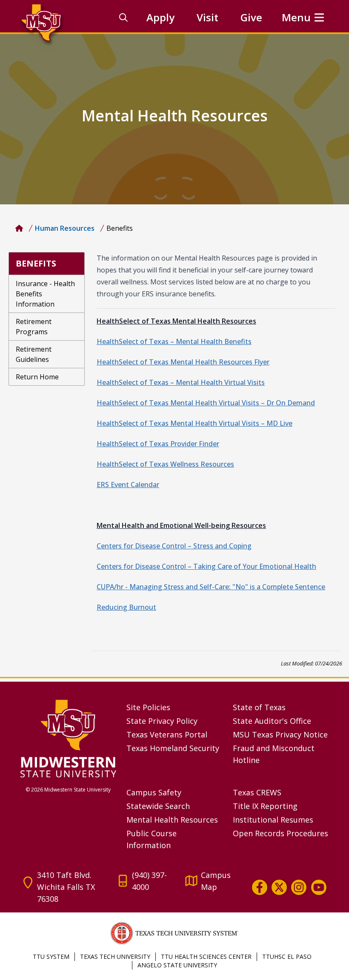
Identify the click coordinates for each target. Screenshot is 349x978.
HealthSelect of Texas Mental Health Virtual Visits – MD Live (194, 423)
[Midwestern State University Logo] (68, 738)
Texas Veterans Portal (166, 734)
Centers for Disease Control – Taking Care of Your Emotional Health (206, 566)
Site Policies (148, 707)
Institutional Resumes (273, 820)
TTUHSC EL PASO (287, 956)
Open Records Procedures (280, 833)
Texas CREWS (257, 792)
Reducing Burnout (126, 607)
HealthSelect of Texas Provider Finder (158, 443)
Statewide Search (158, 806)
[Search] (123, 17)
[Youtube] (319, 887)
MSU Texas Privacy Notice (280, 734)
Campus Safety (153, 792)
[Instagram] (299, 887)
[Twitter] (279, 887)
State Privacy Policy (161, 721)
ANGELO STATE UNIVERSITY (177, 965)
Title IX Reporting (265, 806)
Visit (207, 17)
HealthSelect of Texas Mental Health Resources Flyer (183, 362)
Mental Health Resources (172, 820)
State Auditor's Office (272, 721)
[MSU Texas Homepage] (19, 228)
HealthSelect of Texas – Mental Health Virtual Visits (181, 382)
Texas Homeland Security (172, 748)
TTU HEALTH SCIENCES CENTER (206, 956)
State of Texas (259, 707)
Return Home (37, 376)
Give (251, 17)
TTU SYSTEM (51, 956)
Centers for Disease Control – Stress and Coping (174, 546)
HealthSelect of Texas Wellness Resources (165, 464)
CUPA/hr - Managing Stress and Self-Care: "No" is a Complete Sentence (211, 586)
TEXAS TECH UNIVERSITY (115, 956)
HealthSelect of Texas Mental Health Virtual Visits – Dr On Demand (206, 402)
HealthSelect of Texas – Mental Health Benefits (174, 341)
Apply (160, 17)
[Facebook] (259, 887)
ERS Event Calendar (128, 484)
